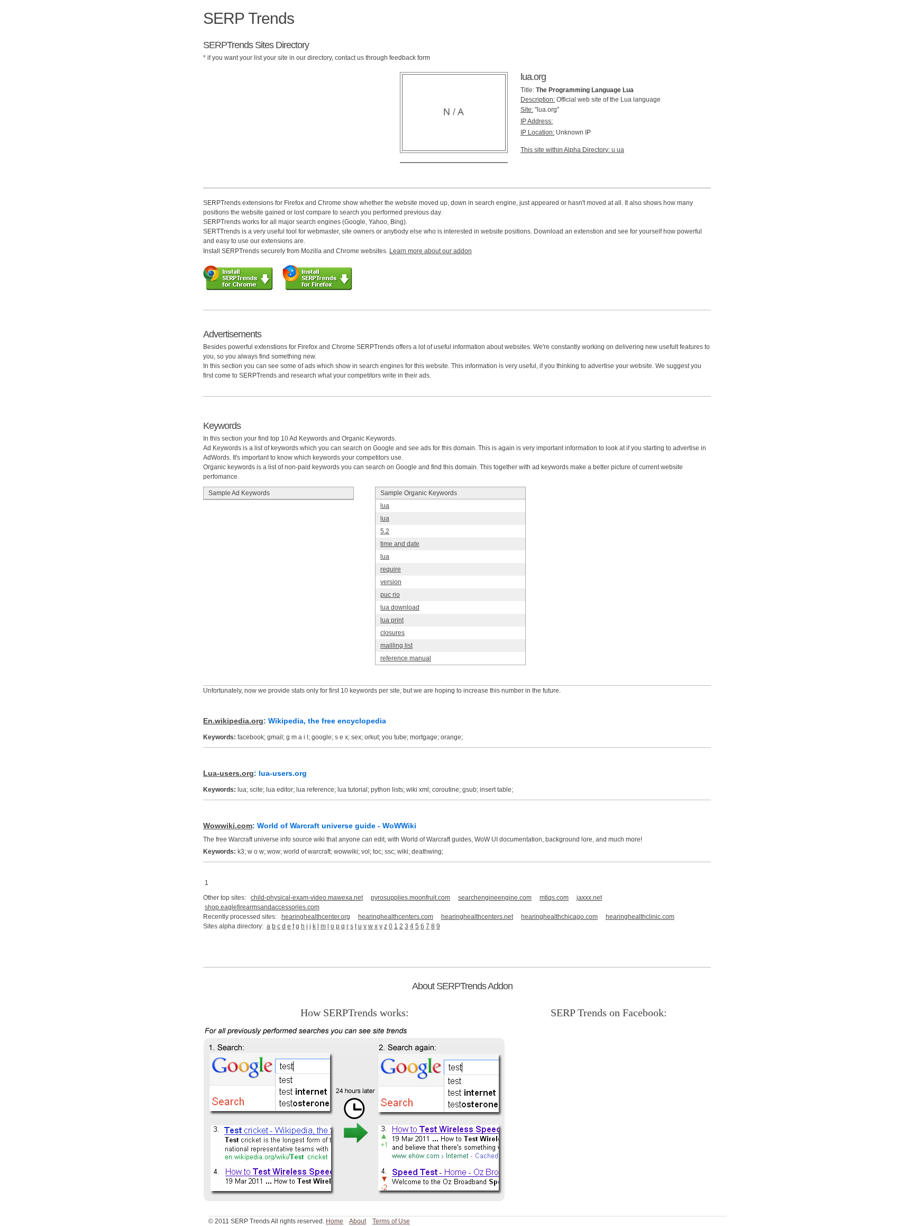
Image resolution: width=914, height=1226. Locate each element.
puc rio (390, 594)
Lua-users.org (228, 773)
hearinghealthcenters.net (477, 916)
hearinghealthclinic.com (640, 916)
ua (620, 150)
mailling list (396, 645)
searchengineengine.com (495, 897)
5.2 (384, 531)
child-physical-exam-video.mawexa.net (307, 897)
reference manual (405, 658)
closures (392, 633)
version (390, 582)
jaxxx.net (589, 897)
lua (384, 505)
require (390, 569)
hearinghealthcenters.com (395, 916)
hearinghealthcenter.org (315, 916)
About (357, 1221)
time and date (399, 544)
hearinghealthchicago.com (559, 916)
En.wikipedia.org (233, 721)
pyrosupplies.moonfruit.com (410, 897)
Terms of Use (391, 1221)
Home (334, 1221)
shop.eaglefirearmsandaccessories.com (262, 907)
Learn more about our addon (430, 251)
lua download (399, 607)
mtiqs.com (554, 897)
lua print (392, 620)
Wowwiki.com (227, 825)
